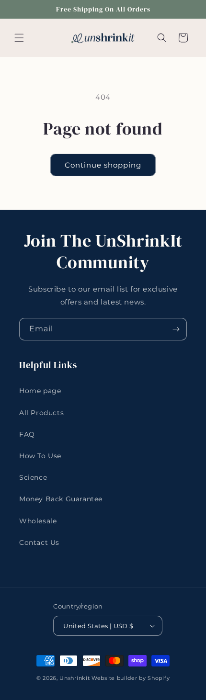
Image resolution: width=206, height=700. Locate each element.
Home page (40, 390)
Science (33, 477)
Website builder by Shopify (131, 678)
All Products (41, 412)
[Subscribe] (175, 329)
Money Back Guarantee (61, 499)
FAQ (27, 434)
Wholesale (38, 521)
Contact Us (39, 542)
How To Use (40, 456)
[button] (19, 37)
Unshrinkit (74, 678)
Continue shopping (103, 164)
